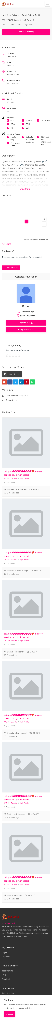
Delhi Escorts (15, 25)
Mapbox (33, 240)
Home (4, 25)
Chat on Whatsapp (26, 31)
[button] (44, 219)
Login (4, 952)
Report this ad (11, 400)
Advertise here (8, 993)
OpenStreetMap (43, 240)
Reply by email (25, 329)
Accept (9, 1014)
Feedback (6, 979)
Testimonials (7, 970)
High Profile (28, 25)
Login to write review (11, 268)
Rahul (26, 306)
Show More (25, 189)
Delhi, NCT (6, 244)
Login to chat (25, 322)
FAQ (4, 975)
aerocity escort (8, 923)
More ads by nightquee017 (17, 395)
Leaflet (26, 240)
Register (5, 956)
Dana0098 (10, 482)
